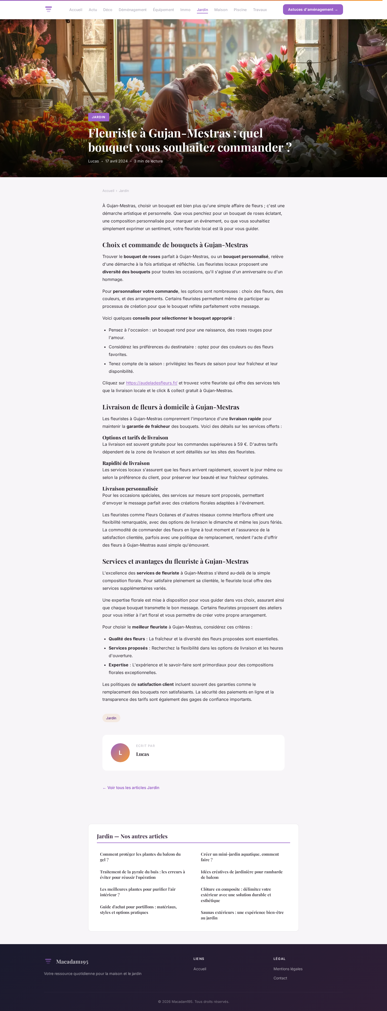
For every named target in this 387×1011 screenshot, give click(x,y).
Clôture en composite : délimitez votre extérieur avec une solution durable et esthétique (236, 894)
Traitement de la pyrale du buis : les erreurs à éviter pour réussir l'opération (142, 874)
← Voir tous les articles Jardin (130, 787)
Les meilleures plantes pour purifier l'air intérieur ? (138, 891)
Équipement (163, 9)
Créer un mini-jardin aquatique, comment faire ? (240, 856)
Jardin (202, 9)
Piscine (240, 9)
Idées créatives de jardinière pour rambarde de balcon (242, 874)
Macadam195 (72, 961)
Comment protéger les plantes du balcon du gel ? (140, 856)
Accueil (75, 9)
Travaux (260, 9)
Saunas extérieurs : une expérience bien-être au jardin (242, 915)
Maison (220, 9)
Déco (107, 9)
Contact (280, 978)
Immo (185, 9)
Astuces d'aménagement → (313, 9)
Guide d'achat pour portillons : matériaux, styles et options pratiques (138, 909)
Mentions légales (288, 969)
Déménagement (133, 9)
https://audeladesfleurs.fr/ (151, 382)
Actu (93, 9)
